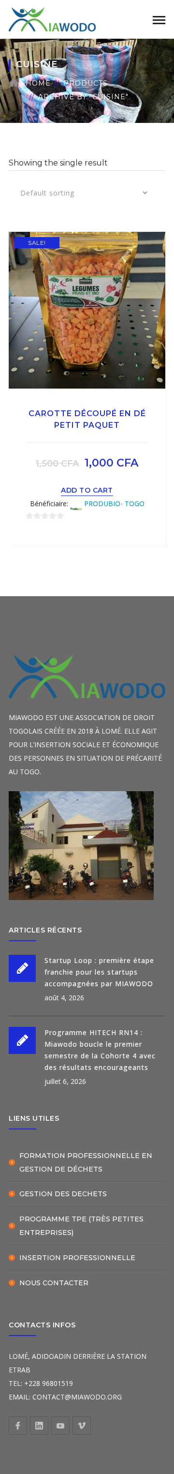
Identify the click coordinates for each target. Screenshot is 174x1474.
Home (38, 83)
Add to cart (87, 490)
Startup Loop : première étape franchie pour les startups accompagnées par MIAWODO (99, 972)
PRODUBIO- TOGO (114, 503)
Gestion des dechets (63, 1193)
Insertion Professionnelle (77, 1257)
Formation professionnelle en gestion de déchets (85, 1162)
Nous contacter (53, 1282)
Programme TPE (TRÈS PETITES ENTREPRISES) (81, 1226)
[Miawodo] (52, 18)
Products (85, 83)
